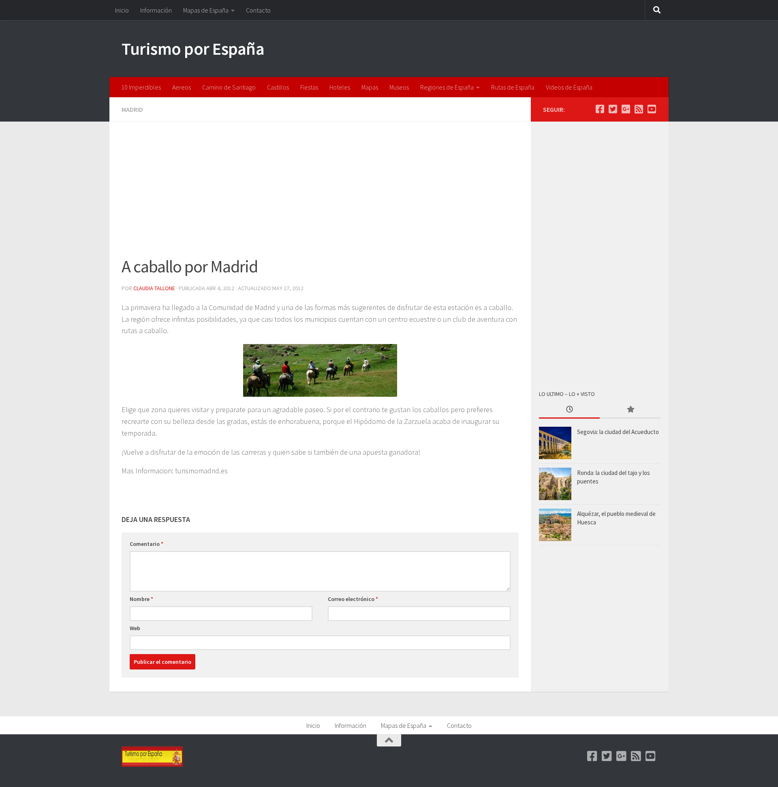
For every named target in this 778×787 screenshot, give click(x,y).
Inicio (122, 10)
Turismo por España (193, 48)
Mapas (369, 87)
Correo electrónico (353, 599)
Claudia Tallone (154, 288)
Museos (399, 87)
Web (135, 628)
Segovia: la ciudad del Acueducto (618, 432)
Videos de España (569, 87)
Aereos (181, 87)
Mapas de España (206, 10)
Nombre (141, 599)
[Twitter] (613, 109)
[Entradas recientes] (569, 410)
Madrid (132, 109)
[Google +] (626, 109)
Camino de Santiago (229, 87)
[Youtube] (651, 109)
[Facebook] (600, 109)
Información (156, 10)
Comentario (146, 543)
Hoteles (339, 87)
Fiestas (309, 87)
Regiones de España (447, 87)
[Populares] (630, 410)
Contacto (258, 10)
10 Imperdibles (141, 87)
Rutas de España (512, 87)
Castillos (278, 87)
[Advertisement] (320, 193)
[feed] (638, 109)
